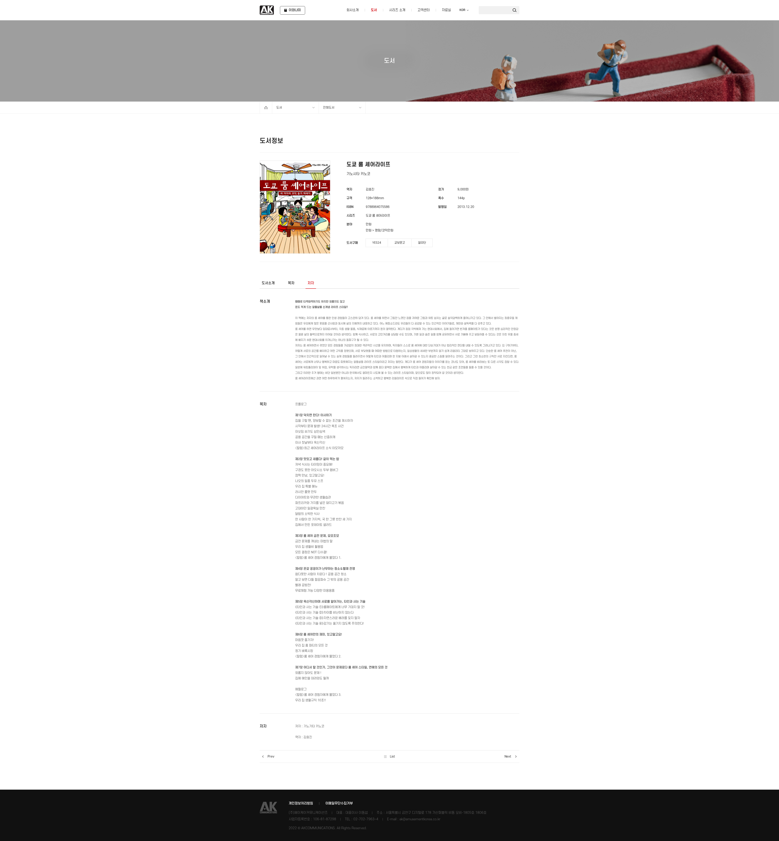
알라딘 (422, 242)
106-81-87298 (324, 819)
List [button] (392, 756)
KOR (462, 10)
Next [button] (508, 756)
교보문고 (399, 242)
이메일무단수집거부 (339, 803)
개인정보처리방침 (301, 803)
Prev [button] (271, 756)
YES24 (376, 242)
